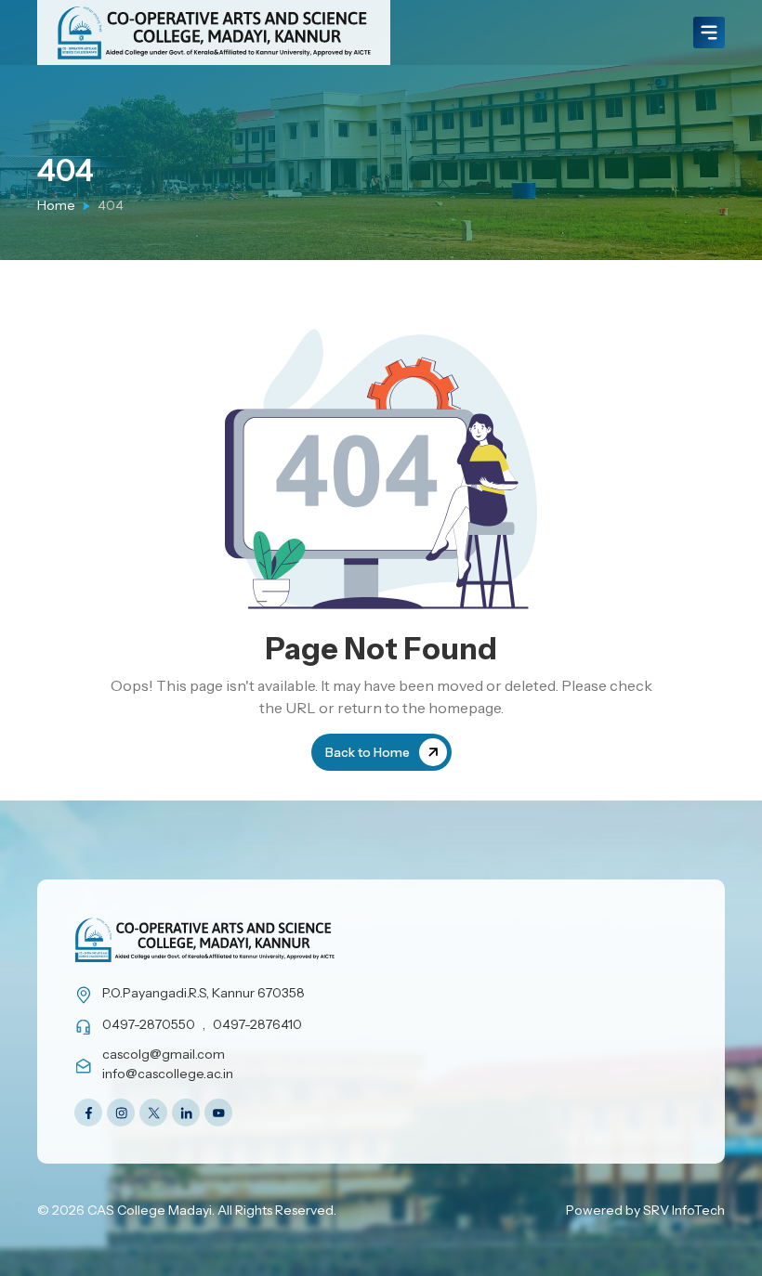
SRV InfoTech (684, 1210)
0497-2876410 (257, 1024)
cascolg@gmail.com (163, 1054)
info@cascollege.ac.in (167, 1073)
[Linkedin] (186, 1112)
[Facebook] (88, 1112)
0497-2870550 (148, 1024)
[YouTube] (218, 1112)
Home (56, 205)
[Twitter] (153, 1112)
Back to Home (367, 752)
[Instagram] (121, 1112)
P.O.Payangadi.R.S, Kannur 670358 (203, 992)
